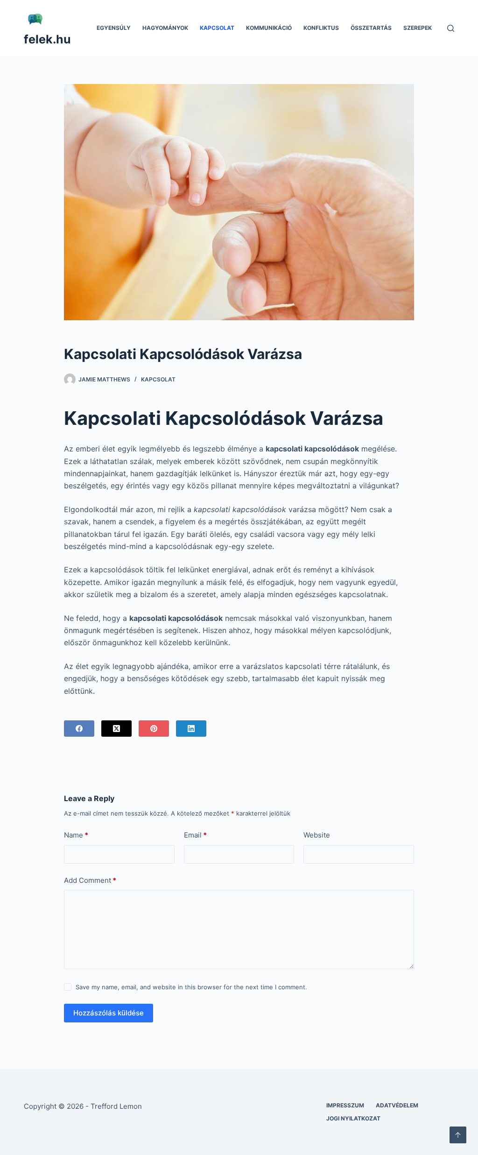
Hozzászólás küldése (108, 1012)
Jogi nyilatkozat (353, 1118)
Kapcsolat (217, 27)
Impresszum (345, 1105)
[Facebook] (79, 728)
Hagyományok (165, 27)
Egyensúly (114, 27)
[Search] (450, 28)
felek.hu (47, 39)
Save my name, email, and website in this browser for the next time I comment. (191, 987)
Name (76, 835)
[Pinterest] (154, 728)
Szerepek (417, 27)
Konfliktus (321, 27)
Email (195, 835)
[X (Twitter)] (116, 728)
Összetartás (371, 27)
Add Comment (90, 880)
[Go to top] (458, 1135)
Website (316, 835)
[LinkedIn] (191, 728)
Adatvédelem (397, 1105)
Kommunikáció (269, 27)
